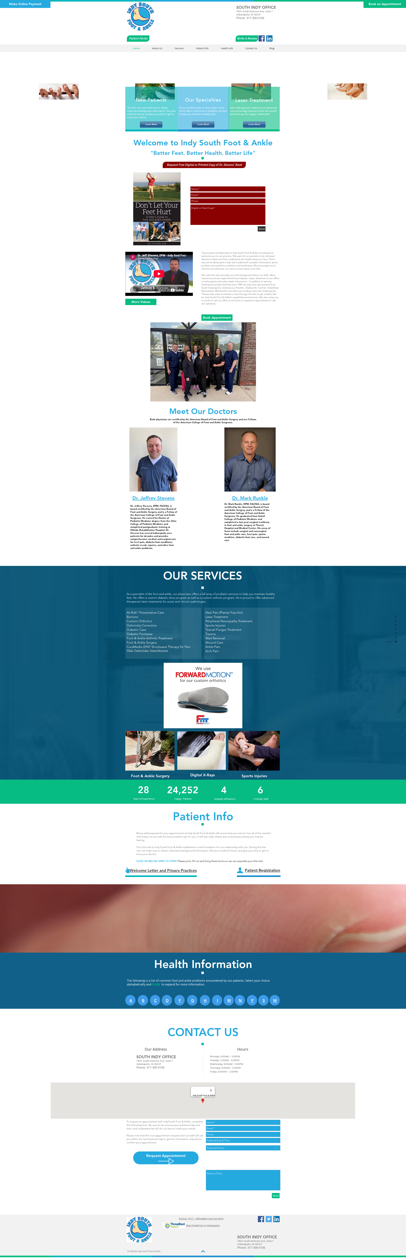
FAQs (130, 650)
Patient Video (141, 650)
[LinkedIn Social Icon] (269, 38)
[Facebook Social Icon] (262, 38)
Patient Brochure (158, 650)
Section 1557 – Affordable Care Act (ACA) (201, 1218)
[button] (204, 165)
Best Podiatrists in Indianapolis (203, 1225)
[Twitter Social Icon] (269, 1219)
